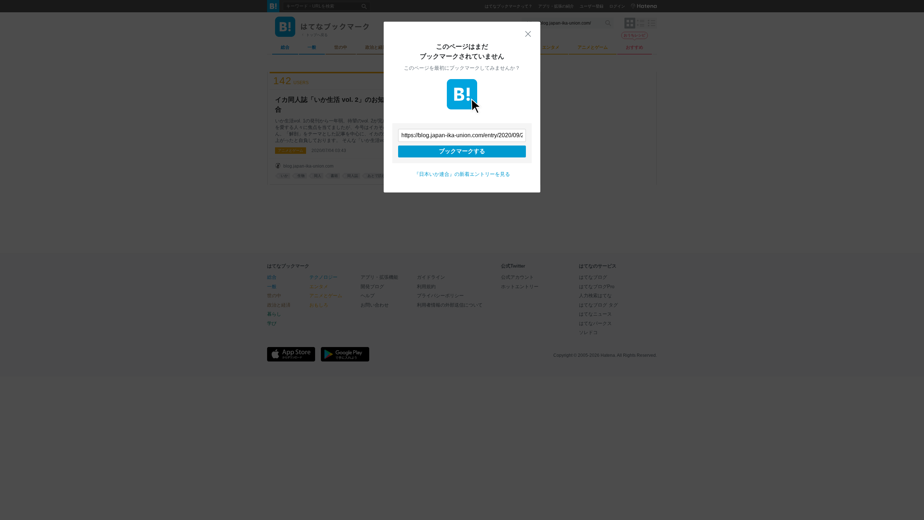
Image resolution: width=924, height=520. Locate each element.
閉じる (528, 34)
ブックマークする (462, 151)
